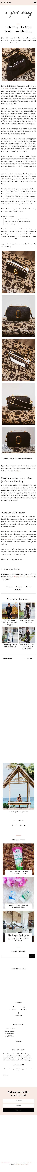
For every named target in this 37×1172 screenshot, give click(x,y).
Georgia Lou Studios (21, 1164)
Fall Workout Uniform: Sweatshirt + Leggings (10, 622)
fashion (18, 24)
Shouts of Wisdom (10, 1029)
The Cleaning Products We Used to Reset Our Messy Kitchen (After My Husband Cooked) (18, 938)
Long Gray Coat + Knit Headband (10, 645)
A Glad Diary (28, 1163)
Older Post (29, 658)
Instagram (18, 576)
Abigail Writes (9, 1036)
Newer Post (7, 658)
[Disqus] (18, 686)
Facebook (29, 576)
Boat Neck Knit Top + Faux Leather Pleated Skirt (27, 647)
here (6, 88)
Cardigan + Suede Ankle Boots (27, 621)
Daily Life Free (9, 1033)
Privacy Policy (5, 1163)
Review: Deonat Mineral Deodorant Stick (18, 906)
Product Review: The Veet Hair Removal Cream (18, 872)
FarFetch (8, 539)
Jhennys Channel (10, 1031)
